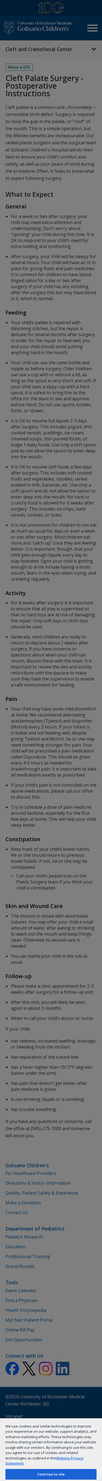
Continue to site (51, 1474)
